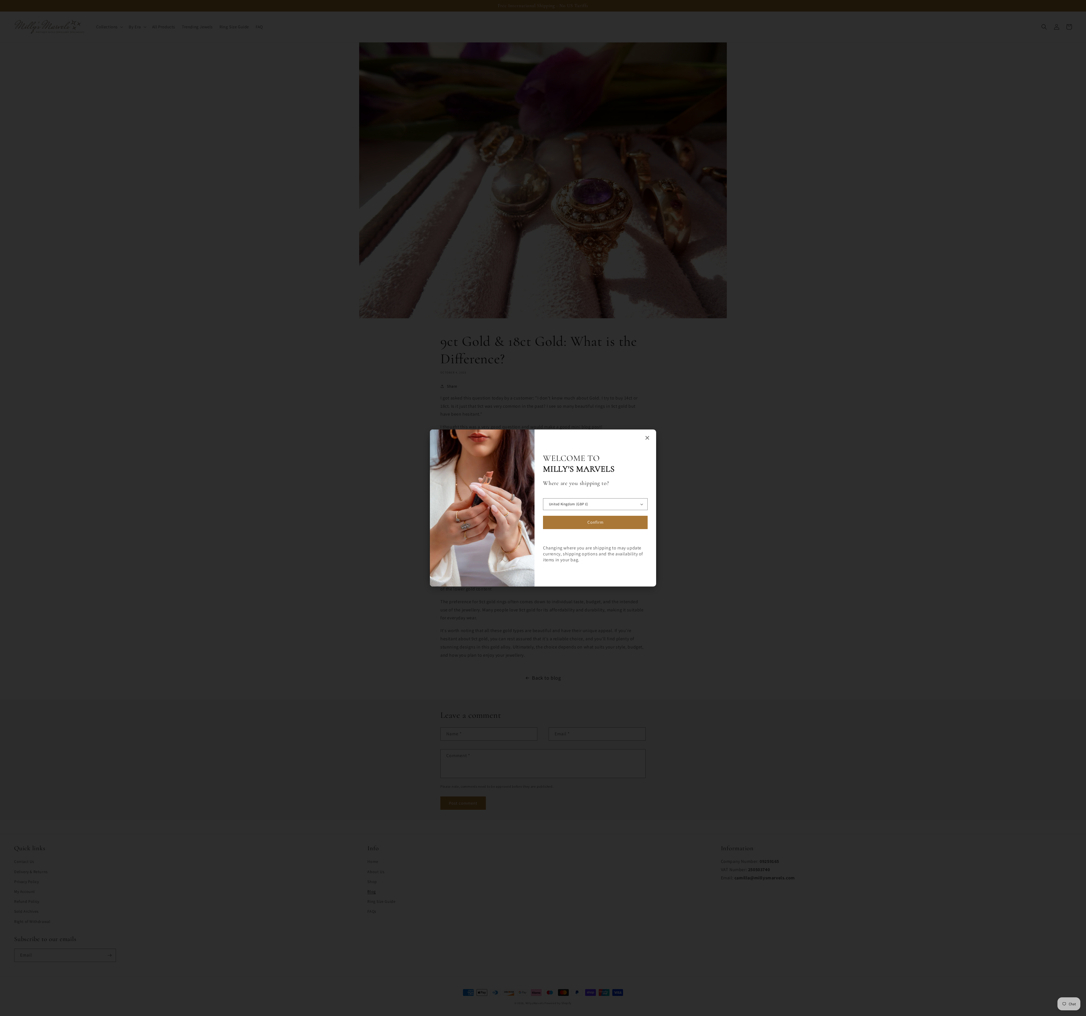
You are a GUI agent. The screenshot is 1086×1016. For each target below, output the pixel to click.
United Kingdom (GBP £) (568, 504)
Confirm (595, 522)
